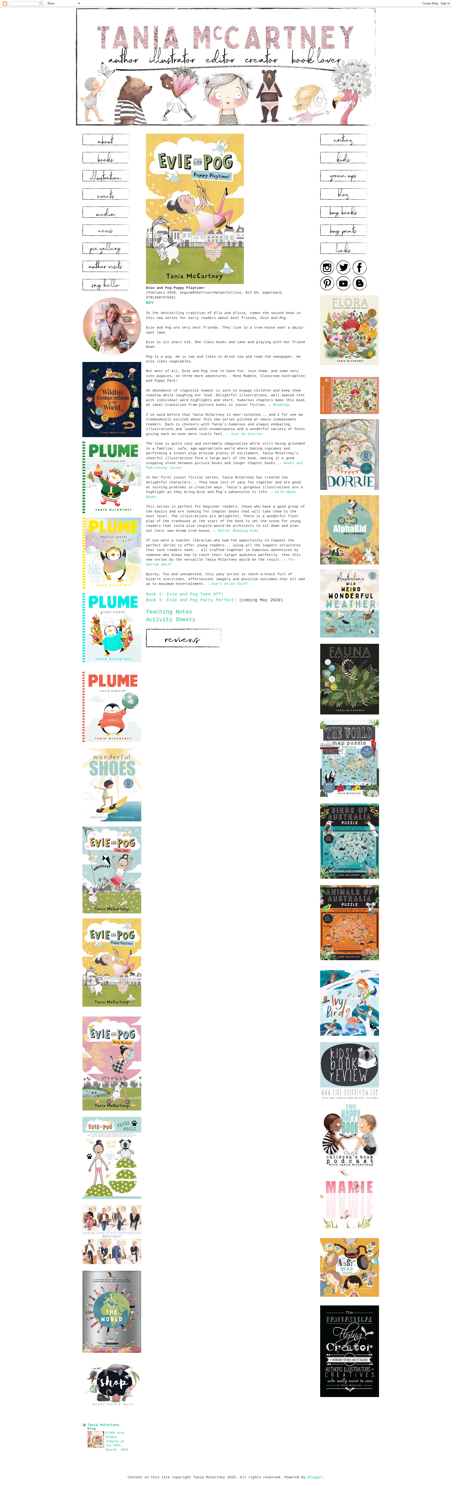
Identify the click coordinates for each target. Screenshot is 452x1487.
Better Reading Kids (238, 531)
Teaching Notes (169, 612)
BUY (150, 302)
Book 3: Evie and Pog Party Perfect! (191, 600)
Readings (281, 405)
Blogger (315, 1477)
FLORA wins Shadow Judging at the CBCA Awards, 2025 (116, 1441)
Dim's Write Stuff (230, 584)
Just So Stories (246, 434)
